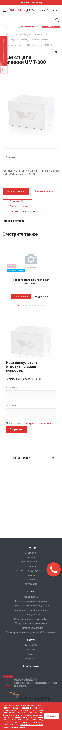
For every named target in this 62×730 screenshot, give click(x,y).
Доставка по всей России (22, 211)
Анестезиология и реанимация (31, 601)
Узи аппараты (31, 596)
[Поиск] (57, 20)
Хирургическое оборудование (31, 623)
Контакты (31, 566)
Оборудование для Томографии (31, 619)
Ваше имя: (11, 387)
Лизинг (31, 654)
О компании (31, 553)
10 (44, 305)
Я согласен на (30, 423)
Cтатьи (31, 579)
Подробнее (41, 296)
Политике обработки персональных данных (23, 725)
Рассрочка (31, 658)
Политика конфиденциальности (31, 570)
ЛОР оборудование (31, 614)
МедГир (31, 547)
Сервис (31, 649)
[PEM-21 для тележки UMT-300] (31, 112)
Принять (51, 716)
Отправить (16, 429)
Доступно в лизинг (19, 206)
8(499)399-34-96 (49, 10)
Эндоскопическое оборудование (31, 610)
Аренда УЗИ (31, 645)
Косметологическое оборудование (31, 605)
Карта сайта (31, 584)
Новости (31, 575)
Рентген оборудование (31, 628)
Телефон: (11, 405)
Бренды (31, 557)
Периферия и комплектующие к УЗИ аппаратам (31, 632)
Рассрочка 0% (16, 201)
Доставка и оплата (31, 561)
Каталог (31, 591)
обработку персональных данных (37, 423)
